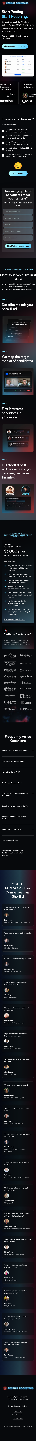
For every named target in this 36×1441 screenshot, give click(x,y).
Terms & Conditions (18, 1415)
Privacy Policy (18, 1411)
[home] (15, 3)
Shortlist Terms (18, 1418)
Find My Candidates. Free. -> (14, 619)
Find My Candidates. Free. (15, 46)
